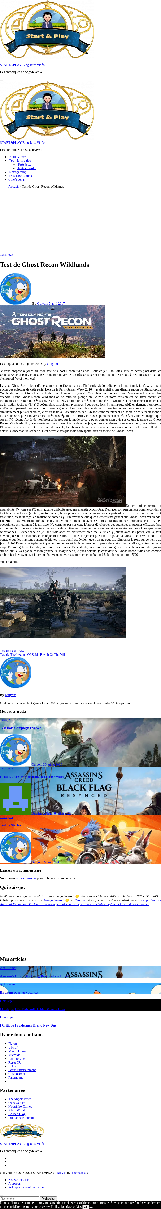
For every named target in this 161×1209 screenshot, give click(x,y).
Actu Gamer (17, 157)
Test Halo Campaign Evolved (21, 728)
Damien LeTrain (42, 813)
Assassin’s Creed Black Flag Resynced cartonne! (34, 976)
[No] (91, 1207)
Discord (80, 900)
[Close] (1, 1195)
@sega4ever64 (54, 900)
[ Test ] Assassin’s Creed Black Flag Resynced (32, 776)
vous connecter (26, 878)
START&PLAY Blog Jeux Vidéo (22, 65)
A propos (14, 1183)
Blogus (61, 1172)
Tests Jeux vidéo (19, 160)
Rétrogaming (17, 172)
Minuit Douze (17, 1051)
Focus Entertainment (22, 1070)
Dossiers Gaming (20, 175)
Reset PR (14, 1062)
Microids (14, 1055)
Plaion (12, 1043)
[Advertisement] (80, 221)
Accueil (13, 186)
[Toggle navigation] (1, 80)
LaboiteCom (16, 1058)
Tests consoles (26, 168)
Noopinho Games (20, 1106)
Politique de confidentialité (26, 1187)
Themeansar (79, 1172)
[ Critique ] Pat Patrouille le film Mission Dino (32, 1009)
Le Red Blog (17, 1114)
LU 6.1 (13, 1066)
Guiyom (43, 303)
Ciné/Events (16, 179)
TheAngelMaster (19, 1099)
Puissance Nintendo (21, 1118)
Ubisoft (13, 1047)
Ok (86, 1206)
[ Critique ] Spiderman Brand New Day (28, 1025)
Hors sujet (6, 1001)
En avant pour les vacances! (20, 992)
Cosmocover (16, 1074)
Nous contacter (18, 1180)
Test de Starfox (10, 825)
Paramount (15, 1077)
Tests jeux (24, 164)
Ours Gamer (16, 1102)
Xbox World (16, 1110)
